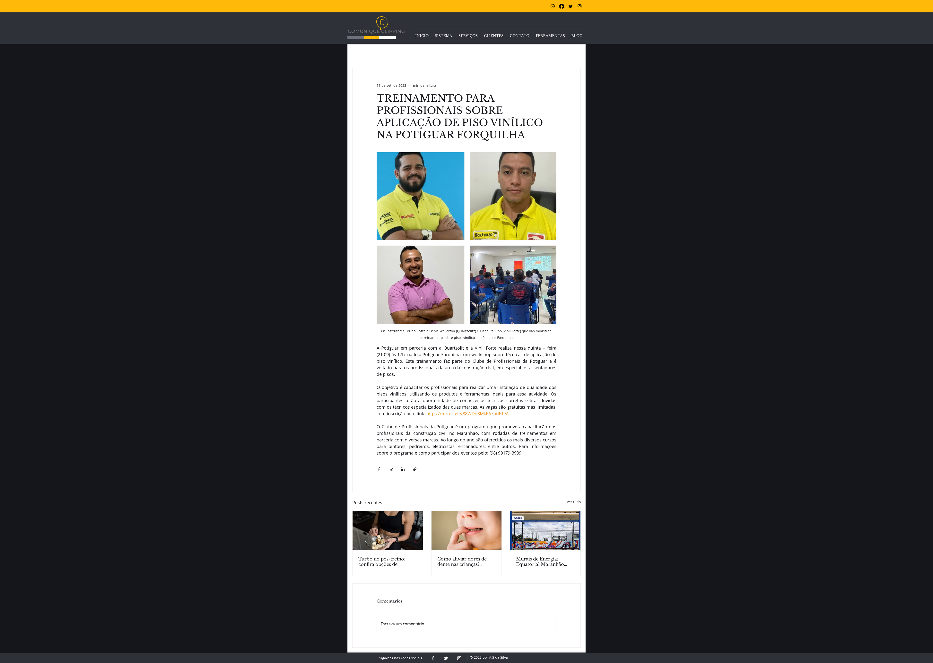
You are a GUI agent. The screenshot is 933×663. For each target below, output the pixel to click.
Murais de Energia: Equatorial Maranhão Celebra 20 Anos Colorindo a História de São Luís (542, 561)
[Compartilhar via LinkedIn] (402, 469)
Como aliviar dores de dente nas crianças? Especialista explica (462, 561)
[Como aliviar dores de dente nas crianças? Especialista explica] (467, 530)
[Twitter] (570, 6)
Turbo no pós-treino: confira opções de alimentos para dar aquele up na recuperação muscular (387, 561)
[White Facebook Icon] (433, 658)
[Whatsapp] (552, 6)
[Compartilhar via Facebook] (379, 469)
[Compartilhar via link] (414, 469)
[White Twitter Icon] (446, 658)
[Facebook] (561, 6)
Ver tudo (574, 501)
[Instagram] (579, 6)
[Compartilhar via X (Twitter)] (391, 469)
